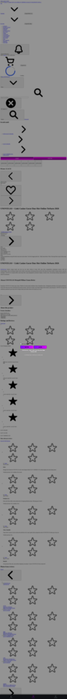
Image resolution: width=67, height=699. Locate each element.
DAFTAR (27, 347)
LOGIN (40, 347)
